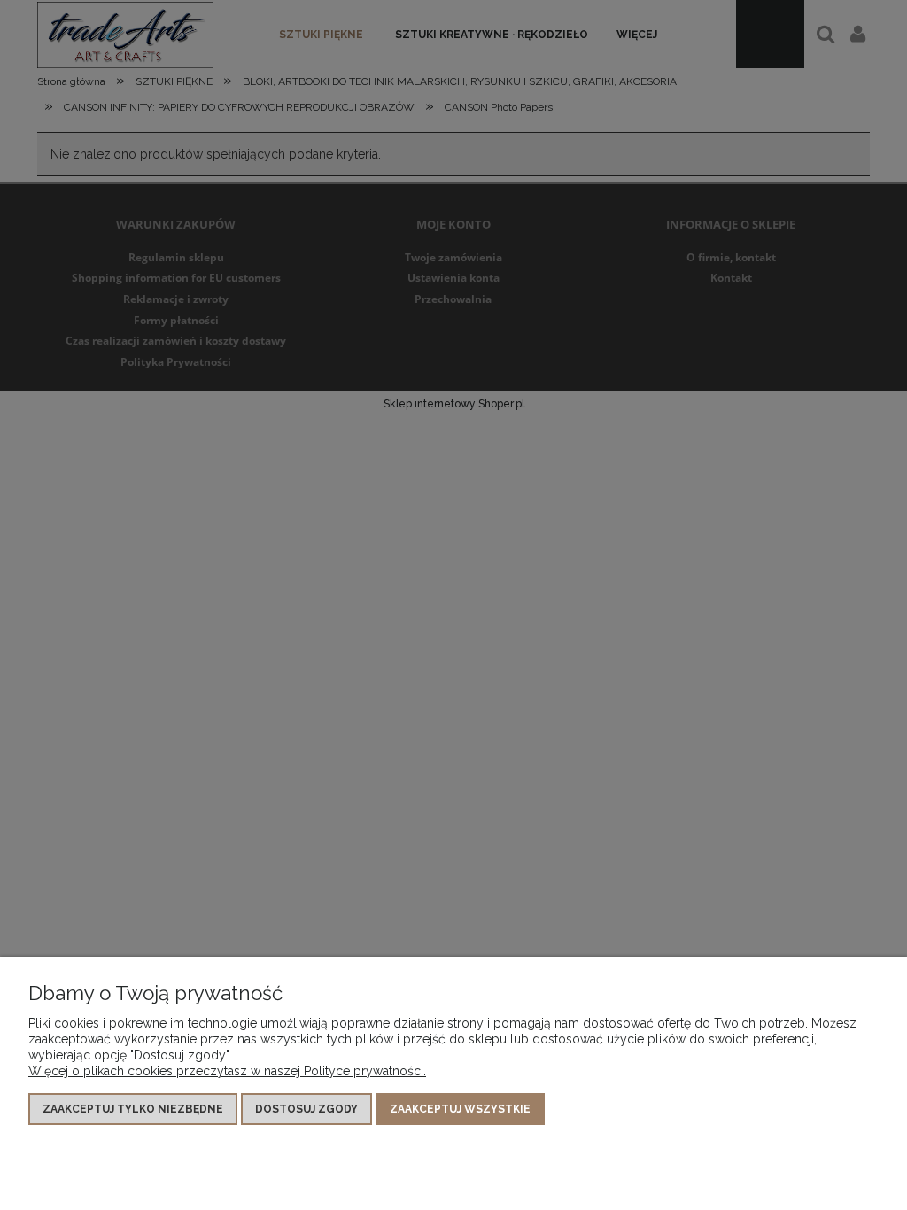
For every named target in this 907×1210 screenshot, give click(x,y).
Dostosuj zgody (306, 1109)
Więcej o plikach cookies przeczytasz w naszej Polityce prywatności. (227, 1071)
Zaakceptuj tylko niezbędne (133, 1109)
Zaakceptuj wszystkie (460, 1109)
